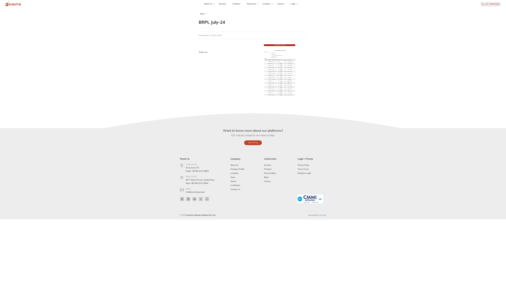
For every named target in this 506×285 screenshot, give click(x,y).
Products (236, 4)
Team (232, 177)
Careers (280, 4)
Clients (233, 181)
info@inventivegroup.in (195, 192)
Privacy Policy (303, 165)
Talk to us (253, 143)
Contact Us (235, 189)
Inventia (323, 215)
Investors (267, 4)
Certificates (235, 185)
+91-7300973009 (492, 4)
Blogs (202, 14)
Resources (251, 4)
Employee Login (304, 173)
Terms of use (303, 169)
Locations (234, 173)
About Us (208, 4)
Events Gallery (270, 173)
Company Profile (237, 169)
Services (222, 4)
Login (293, 4)
